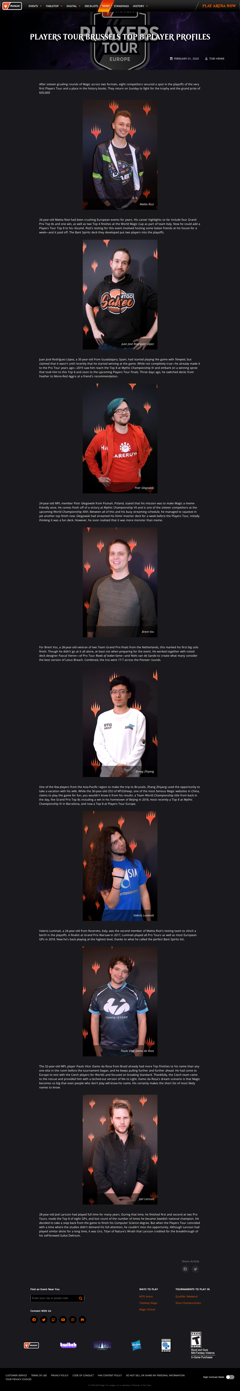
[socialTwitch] (53, 1319)
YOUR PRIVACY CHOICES (18, 1379)
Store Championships (188, 1303)
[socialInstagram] (72, 1319)
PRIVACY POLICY (59, 1375)
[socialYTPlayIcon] (63, 1319)
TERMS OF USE (39, 1375)
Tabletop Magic (148, 1303)
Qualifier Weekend (186, 1296)
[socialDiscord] (82, 1319)
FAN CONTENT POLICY (110, 1375)
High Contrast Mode (213, 1377)
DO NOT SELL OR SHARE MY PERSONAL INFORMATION (155, 1375)
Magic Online (147, 1309)
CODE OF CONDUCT (83, 1375)
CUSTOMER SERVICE (16, 1375)
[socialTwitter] (43, 1319)
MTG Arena (146, 1296)
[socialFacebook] (34, 1319)
